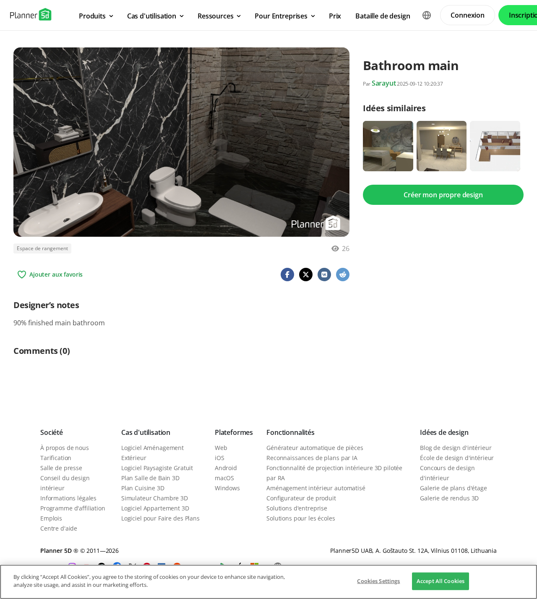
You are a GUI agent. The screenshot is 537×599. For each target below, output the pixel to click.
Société (51, 432)
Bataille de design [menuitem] (382, 16)
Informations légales (68, 498)
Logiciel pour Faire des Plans (160, 518)
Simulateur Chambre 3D (154, 498)
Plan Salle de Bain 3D (150, 478)
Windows (227, 488)
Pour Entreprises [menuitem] (281, 16)
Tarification (55, 458)
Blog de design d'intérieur (455, 448)
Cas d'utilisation (145, 432)
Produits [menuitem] (92, 16)
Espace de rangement (42, 248)
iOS (219, 458)
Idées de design (444, 432)
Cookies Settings (378, 581)
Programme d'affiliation (72, 508)
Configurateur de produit (301, 498)
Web (221, 448)
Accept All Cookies (440, 581)
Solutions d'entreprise (296, 508)
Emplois (51, 518)
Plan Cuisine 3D (142, 488)
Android (226, 468)
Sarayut (384, 83)
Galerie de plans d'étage (453, 488)
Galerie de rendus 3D (449, 498)
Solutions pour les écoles (300, 518)
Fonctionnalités (290, 432)
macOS (224, 478)
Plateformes (234, 432)
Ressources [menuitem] (215, 16)
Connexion (468, 15)
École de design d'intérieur (457, 458)
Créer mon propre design (443, 194)
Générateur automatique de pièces (314, 448)
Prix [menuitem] (335, 16)
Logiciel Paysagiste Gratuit (157, 468)
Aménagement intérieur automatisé (315, 488)
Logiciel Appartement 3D (155, 508)
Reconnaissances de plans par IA (311, 458)
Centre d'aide (58, 528)
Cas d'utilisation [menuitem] (151, 16)
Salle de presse (61, 468)
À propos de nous (64, 448)
